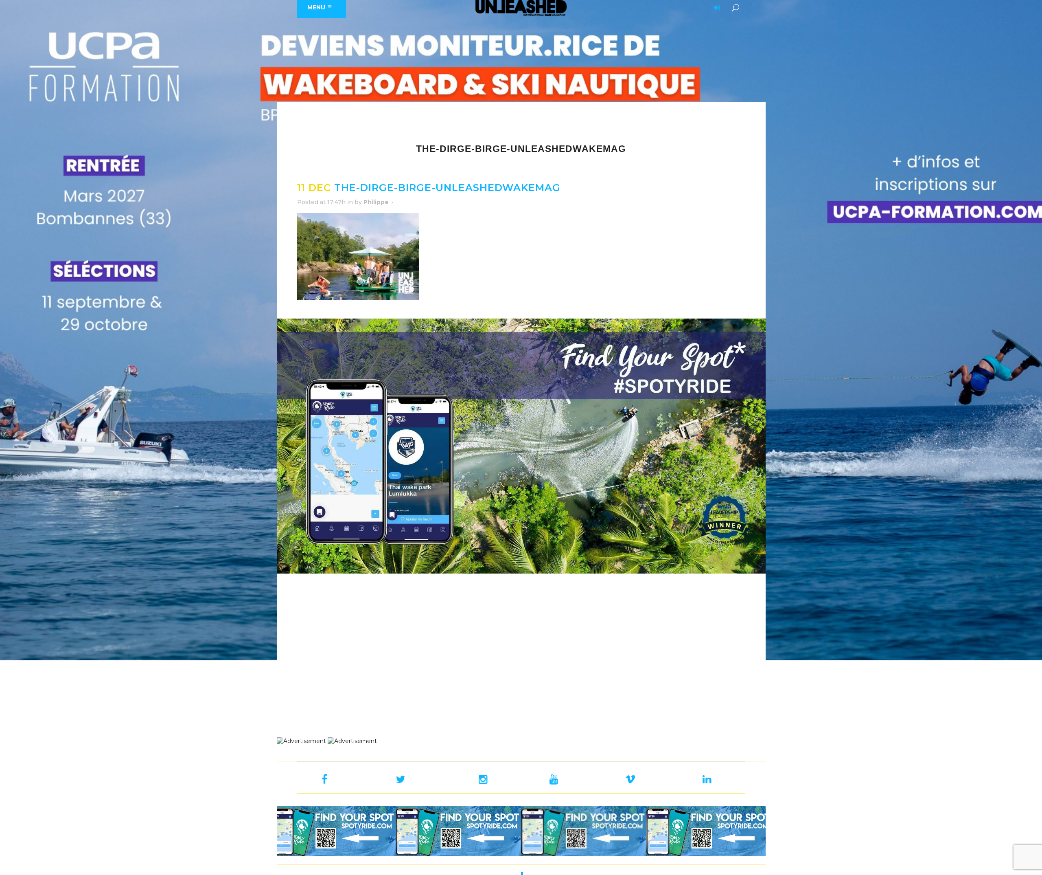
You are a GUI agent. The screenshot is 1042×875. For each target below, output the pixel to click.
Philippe (376, 202)
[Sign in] (715, 8)
